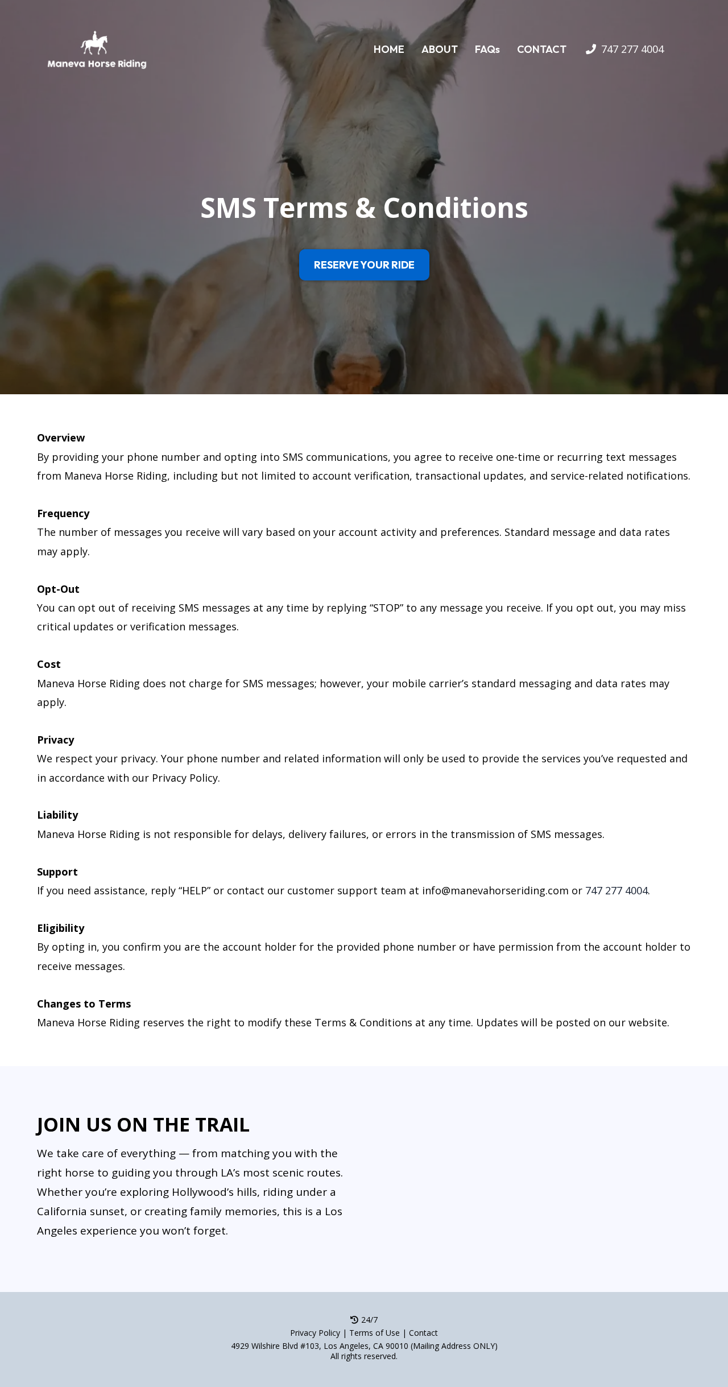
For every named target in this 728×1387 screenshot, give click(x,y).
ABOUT (439, 49)
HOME (389, 49)
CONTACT (541, 49)
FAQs (487, 49)
